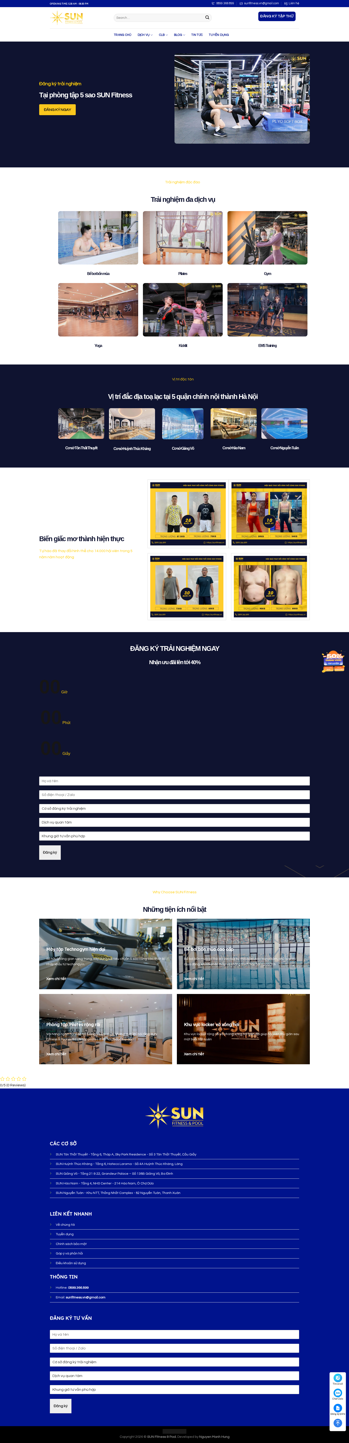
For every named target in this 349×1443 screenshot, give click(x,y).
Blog (178, 35)
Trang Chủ (122, 35)
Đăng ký (50, 852)
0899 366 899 (225, 3)
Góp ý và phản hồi (69, 1253)
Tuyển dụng (219, 35)
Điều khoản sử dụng (71, 1263)
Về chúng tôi (65, 1224)
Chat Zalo (337, 1399)
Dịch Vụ (144, 35)
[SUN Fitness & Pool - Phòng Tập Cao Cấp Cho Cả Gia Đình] (78, 17)
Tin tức (197, 35)
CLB (162, 35)
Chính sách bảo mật (71, 1244)
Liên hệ (294, 3)
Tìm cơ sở (338, 1384)
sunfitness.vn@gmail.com (261, 3)
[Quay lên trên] (338, 1423)
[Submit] (207, 18)
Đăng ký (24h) (337, 1414)
